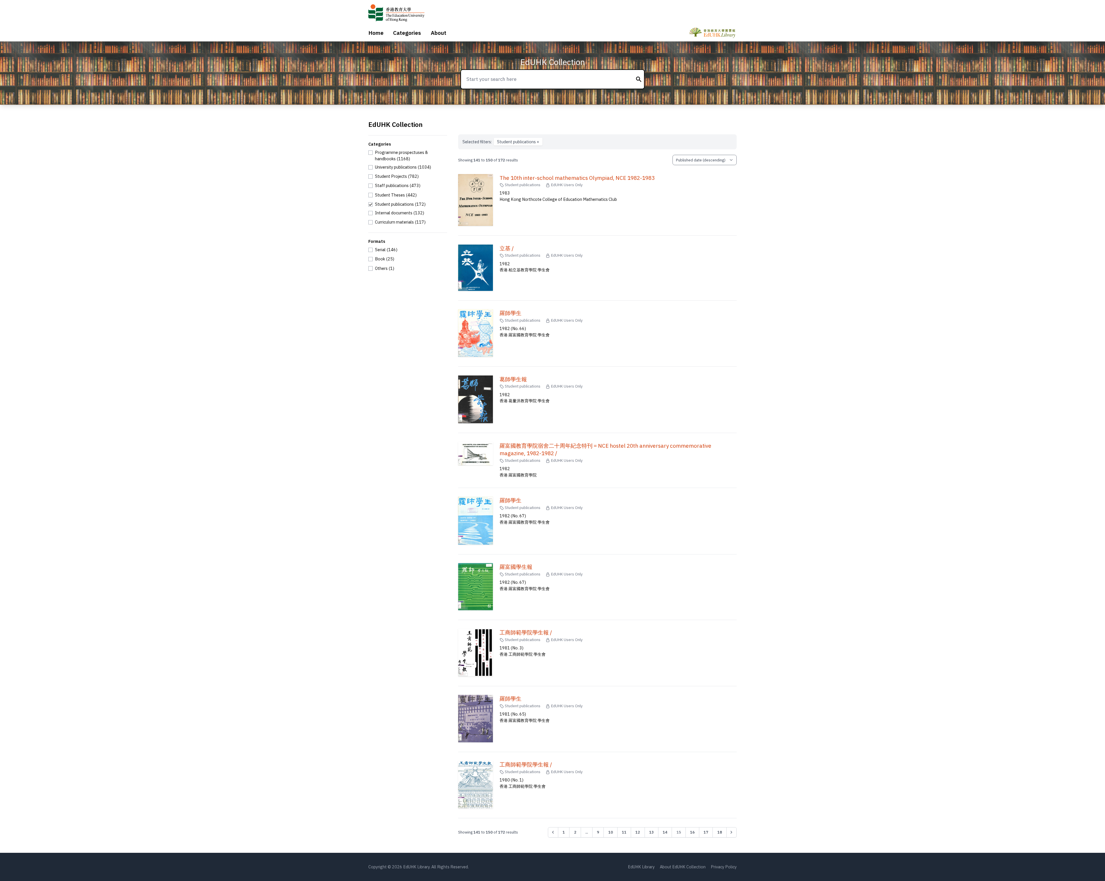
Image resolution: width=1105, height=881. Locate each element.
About (438, 32)
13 (651, 832)
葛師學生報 (513, 379)
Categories (407, 32)
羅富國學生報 (516, 566)
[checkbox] (407, 155)
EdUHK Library (641, 866)
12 (637, 832)
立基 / (507, 248)
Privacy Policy (724, 866)
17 (706, 832)
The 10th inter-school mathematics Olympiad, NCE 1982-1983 (577, 177)
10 (610, 832)
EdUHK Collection (552, 62)
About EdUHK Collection (683, 866)
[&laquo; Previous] (553, 832)
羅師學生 (510, 313)
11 (624, 832)
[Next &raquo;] (731, 832)
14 (665, 832)
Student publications (518, 141)
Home (376, 32)
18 (719, 832)
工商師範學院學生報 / (526, 632)
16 (692, 832)
